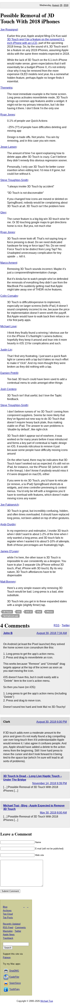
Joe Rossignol (9, 29)
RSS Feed (8, 927)
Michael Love (8, 326)
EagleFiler (14, 977)
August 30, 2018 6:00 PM (51, 721)
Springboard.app (10, 616)
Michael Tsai (46, 1001)
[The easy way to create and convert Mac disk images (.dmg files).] (6, 971)
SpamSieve (15, 983)
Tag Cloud (8, 914)
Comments (20, 927)
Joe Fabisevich (9, 504)
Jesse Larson (8, 146)
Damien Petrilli (9, 373)
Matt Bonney (7, 581)
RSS (56, 625)
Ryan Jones (7, 114)
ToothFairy (14, 989)
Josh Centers (8, 389)
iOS (18, 612)
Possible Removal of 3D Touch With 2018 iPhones (30, 18)
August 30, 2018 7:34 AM (52, 633)
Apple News (9, 934)
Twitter (66, 625)
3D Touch (7, 612)
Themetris (6, 87)
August (55, 5)
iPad (39, 612)
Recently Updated (11, 924)
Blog (5, 907)
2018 (66, 5)
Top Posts (8, 917)
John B (8, 633)
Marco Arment (8, 262)
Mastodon (8, 931)
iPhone (49, 612)
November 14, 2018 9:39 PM (49, 783)
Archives (7, 910)
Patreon (7, 957)
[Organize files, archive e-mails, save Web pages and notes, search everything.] (6, 977)
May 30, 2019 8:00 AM (53, 812)
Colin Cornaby (9, 295)
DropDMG (14, 971)
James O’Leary (9, 551)
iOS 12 (29, 612)
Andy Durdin (7, 524)
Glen (3, 212)
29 (61, 5)
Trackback (8, 938)
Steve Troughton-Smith (14, 180)
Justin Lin (6, 349)
